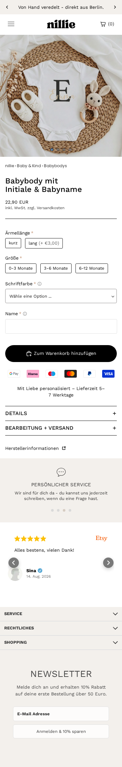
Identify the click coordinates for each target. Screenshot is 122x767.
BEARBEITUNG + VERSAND (39, 428)
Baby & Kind (29, 165)
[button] (52, 510)
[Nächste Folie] (115, 7)
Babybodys (55, 165)
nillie (9, 165)
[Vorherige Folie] (7, 7)
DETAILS (16, 413)
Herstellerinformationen (33, 448)
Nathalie (73, 577)
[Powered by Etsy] (33, 538)
